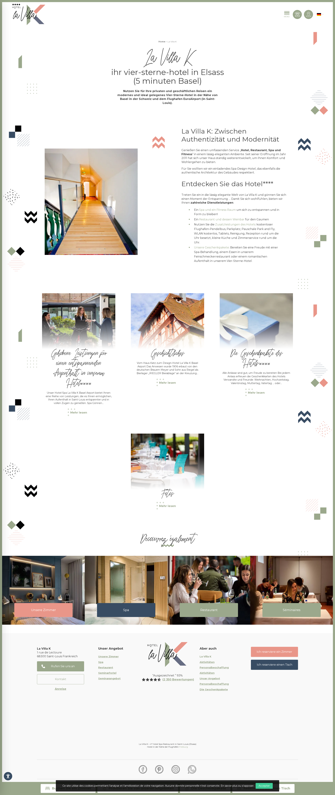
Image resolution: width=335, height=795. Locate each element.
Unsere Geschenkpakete (211, 247)
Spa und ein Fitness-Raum (217, 209)
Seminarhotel (107, 673)
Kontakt (60, 679)
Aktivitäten (207, 662)
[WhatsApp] (192, 769)
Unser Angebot (210, 678)
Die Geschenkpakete (214, 689)
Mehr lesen (78, 412)
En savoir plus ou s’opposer (237, 785)
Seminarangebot (109, 678)
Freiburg (183, 746)
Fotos (167, 492)
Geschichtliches (167, 352)
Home (161, 41)
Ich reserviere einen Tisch (274, 664)
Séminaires (291, 610)
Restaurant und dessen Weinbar (221, 219)
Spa (126, 610)
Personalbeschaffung (214, 667)
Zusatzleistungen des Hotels (235, 224)
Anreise (60, 689)
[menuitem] (319, 14)
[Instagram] (175, 769)
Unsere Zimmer (43, 610)
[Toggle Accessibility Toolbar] (8, 776)
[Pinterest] (159, 769)
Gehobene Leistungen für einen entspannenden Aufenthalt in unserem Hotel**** (79, 366)
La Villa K (205, 656)
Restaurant (209, 610)
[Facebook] (143, 769)
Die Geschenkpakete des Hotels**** (256, 356)
